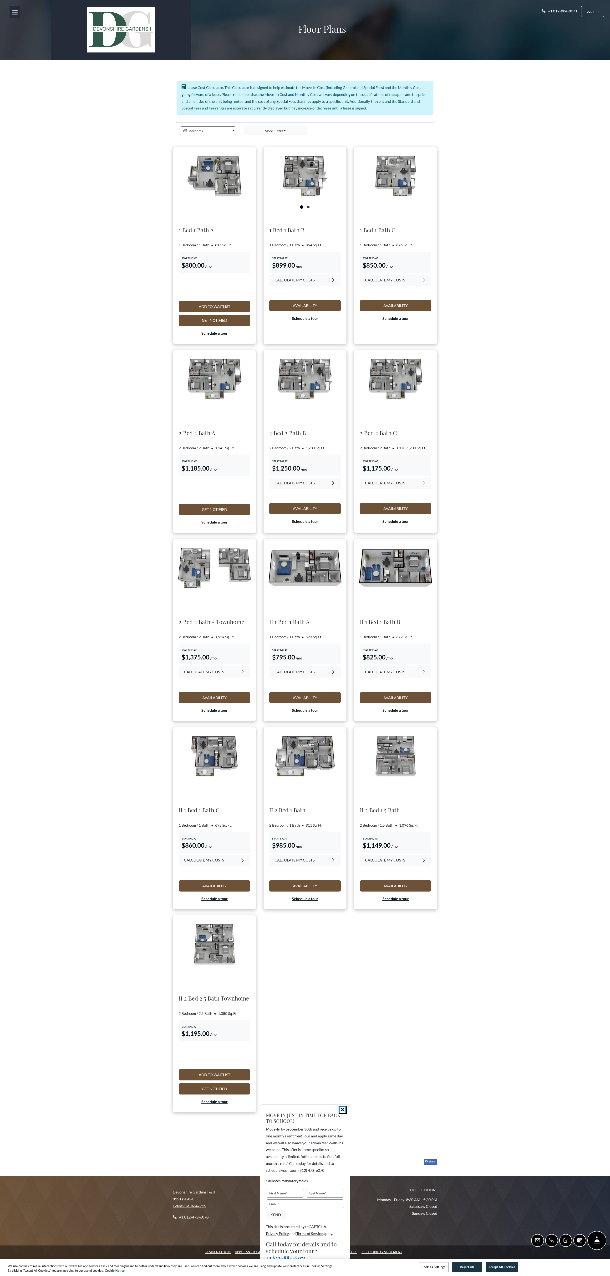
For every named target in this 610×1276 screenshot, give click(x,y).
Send (276, 1214)
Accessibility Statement (381, 1252)
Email (274, 1204)
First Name (278, 1193)
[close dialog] (343, 1110)
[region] (305, 1267)
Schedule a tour (214, 333)
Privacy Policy (277, 1233)
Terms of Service (309, 1233)
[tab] (301, 207)
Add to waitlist (224, 306)
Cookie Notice (115, 1271)
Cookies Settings (433, 1267)
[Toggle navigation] (15, 12)
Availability (317, 305)
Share (431, 1161)
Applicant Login (248, 1252)
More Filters (274, 131)
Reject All (467, 1267)
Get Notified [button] (226, 320)
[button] (592, 11)
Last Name (317, 1193)
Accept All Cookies (501, 1267)
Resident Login (218, 1252)
